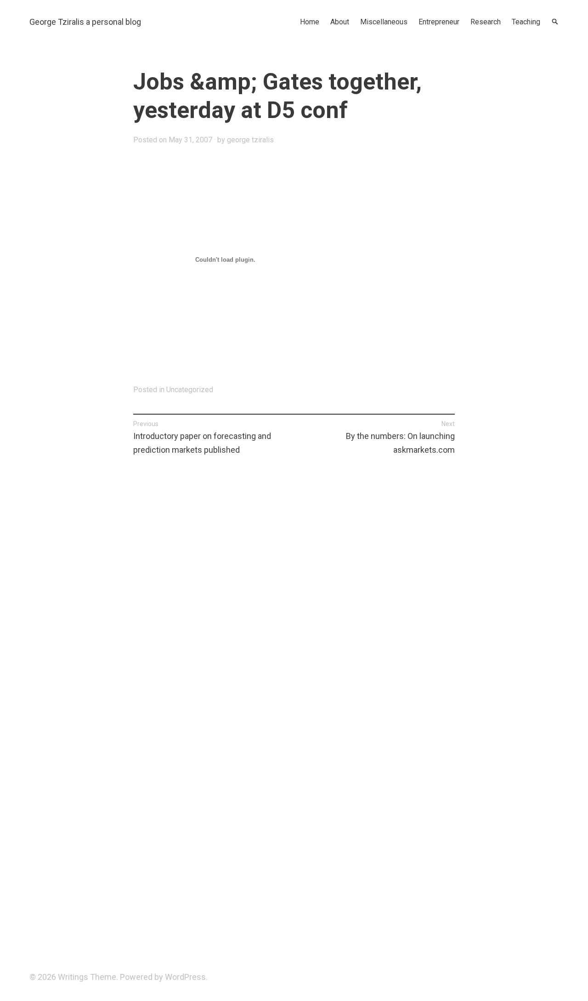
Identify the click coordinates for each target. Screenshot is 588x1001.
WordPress (185, 977)
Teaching (526, 21)
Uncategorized (189, 389)
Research (485, 21)
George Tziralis (56, 22)
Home (309, 21)
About (339, 21)
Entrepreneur (438, 21)
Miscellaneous (383, 21)
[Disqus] (294, 594)
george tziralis (250, 139)
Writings (73, 977)
